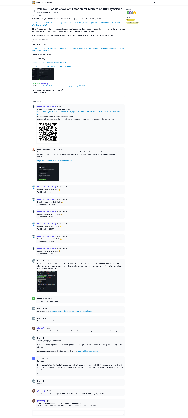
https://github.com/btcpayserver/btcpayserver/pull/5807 (63, 86)
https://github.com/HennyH (88, 351)
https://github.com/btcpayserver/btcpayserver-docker (52, 66)
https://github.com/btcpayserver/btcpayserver (49, 62)
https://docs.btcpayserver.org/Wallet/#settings (54, 161)
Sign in (153, 3)
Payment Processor (132, 22)
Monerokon (130, 20)
